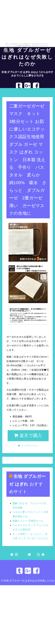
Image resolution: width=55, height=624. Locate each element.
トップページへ (14, 92)
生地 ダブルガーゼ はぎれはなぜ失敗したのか (27, 56)
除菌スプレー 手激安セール (28, 521)
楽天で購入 (30, 435)
